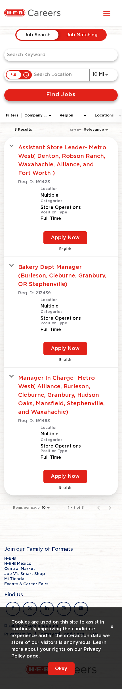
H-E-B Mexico (17, 564)
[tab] (37, 35)
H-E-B (10, 559)
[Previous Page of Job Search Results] (98, 507)
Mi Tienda (14, 579)
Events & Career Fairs (26, 584)
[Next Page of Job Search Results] (109, 507)
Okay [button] (61, 668)
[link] (61, 196)
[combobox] (58, 55)
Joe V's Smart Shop (24, 574)
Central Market (19, 569)
